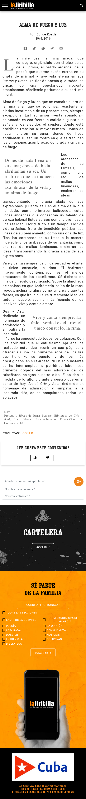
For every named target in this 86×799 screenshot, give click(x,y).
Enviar (78, 481)
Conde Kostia (47, 34)
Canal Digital (57, 630)
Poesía (11, 625)
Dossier (27, 433)
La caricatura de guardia (65, 619)
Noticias (53, 634)
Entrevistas (15, 639)
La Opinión (54, 625)
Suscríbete (43, 652)
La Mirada (13, 630)
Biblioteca (14, 643)
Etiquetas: (11, 433)
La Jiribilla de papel (21, 619)
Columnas (54, 639)
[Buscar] (81, 5)
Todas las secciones (21, 612)
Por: (33, 34)
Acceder (43, 547)
